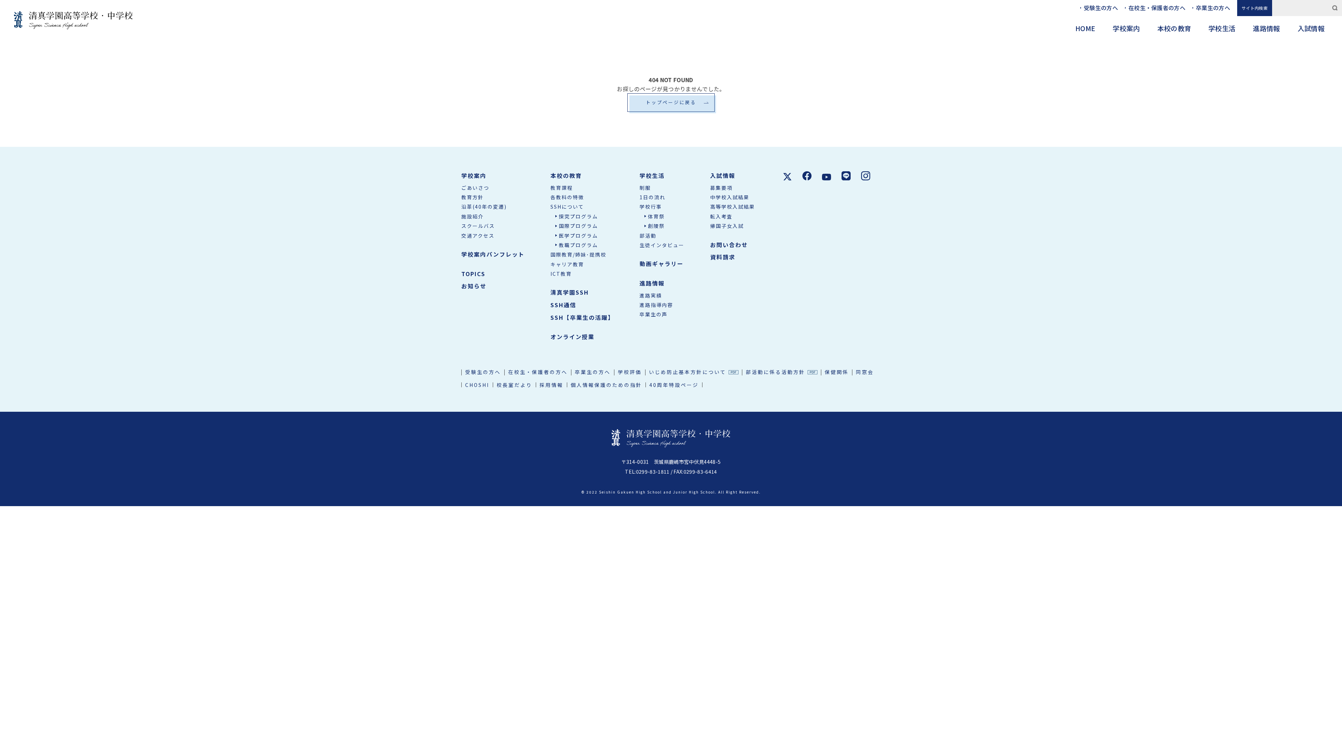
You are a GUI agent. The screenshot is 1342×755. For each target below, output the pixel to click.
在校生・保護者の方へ (1156, 7)
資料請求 (1331, 433)
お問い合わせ (729, 244)
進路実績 (651, 295)
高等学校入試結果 (732, 206)
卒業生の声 (654, 314)
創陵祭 (656, 225)
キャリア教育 (567, 264)
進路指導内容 (656, 304)
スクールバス (478, 225)
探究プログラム (578, 216)
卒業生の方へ (1213, 7)
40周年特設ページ (674, 384)
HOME (1085, 28)
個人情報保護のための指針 (606, 384)
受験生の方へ (1101, 7)
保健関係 (837, 371)
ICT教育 (561, 273)
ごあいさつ (475, 187)
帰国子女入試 (727, 225)
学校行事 (651, 206)
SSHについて (567, 206)
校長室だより (514, 384)
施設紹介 (472, 216)
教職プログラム (578, 245)
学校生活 (1221, 28)
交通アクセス (478, 235)
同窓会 (865, 371)
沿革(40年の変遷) (484, 206)
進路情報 (1266, 28)
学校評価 (630, 371)
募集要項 (721, 187)
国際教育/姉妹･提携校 (578, 254)
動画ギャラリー (662, 263)
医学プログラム (578, 235)
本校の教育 (1174, 28)
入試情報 (1311, 28)
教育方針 (472, 197)
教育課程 (561, 187)
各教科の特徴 (567, 197)
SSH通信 (563, 305)
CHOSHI (477, 384)
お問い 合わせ (1331, 386)
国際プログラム (578, 225)
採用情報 (551, 384)
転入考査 (721, 216)
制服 (645, 187)
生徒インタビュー (662, 245)
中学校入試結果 (729, 197)
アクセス (1331, 334)
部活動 (648, 235)
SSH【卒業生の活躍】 (582, 317)
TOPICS (473, 273)
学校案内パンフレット (493, 254)
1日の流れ (652, 197)
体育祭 (656, 216)
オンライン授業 (572, 336)
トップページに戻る (671, 102)
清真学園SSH (569, 292)
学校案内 (1126, 28)
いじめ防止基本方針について (687, 371)
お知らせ (473, 286)
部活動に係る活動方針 (775, 371)
